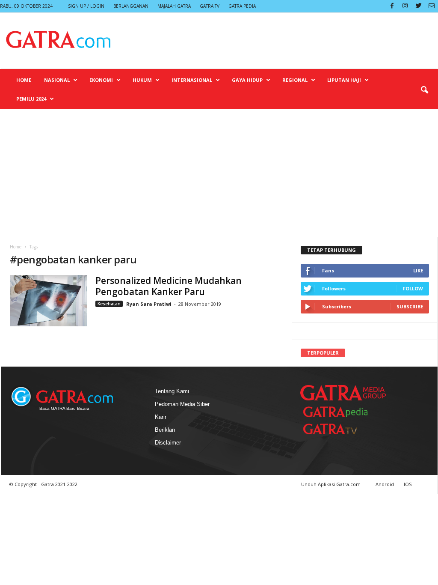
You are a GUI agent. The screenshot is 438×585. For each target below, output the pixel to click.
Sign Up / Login (86, 6)
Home (23, 80)
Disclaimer (168, 442)
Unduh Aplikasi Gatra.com (331, 484)
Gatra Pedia (242, 6)
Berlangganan (130, 6)
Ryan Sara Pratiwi (149, 304)
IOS (407, 484)
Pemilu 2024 (31, 99)
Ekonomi (101, 80)
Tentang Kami (172, 391)
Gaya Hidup (247, 80)
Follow (413, 288)
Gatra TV (209, 6)
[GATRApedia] (338, 411)
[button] (424, 90)
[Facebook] (392, 6)
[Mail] (431, 6)
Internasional (192, 80)
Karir (160, 417)
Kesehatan (109, 304)
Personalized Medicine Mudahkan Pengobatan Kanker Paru (168, 286)
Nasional (57, 80)
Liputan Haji (344, 80)
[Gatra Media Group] (343, 392)
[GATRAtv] (338, 429)
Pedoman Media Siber (182, 404)
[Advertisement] (219, 173)
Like (418, 270)
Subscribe (410, 306)
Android (385, 484)
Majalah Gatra (174, 6)
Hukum (142, 80)
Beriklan (165, 430)
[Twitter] (418, 6)
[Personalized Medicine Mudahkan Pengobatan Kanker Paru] (48, 300)
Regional (295, 80)
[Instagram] (405, 6)
